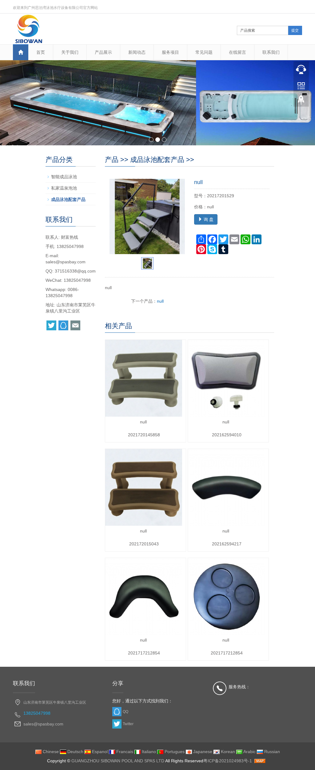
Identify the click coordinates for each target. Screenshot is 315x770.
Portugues (174, 751)
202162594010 (226, 434)
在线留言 (237, 52)
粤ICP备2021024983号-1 (227, 760)
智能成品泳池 (64, 176)
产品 (111, 159)
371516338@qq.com (75, 271)
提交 (295, 30)
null (160, 301)
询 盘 (207, 219)
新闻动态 (137, 52)
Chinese (50, 751)
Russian (271, 751)
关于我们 (69, 52)
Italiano (148, 751)
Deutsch (74, 751)
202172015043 (144, 543)
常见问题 (204, 52)
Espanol (99, 751)
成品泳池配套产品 (157, 159)
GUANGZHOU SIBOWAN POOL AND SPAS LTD (117, 760)
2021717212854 (144, 652)
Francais (124, 751)
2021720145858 (144, 434)
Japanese (202, 751)
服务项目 (170, 52)
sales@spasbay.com (66, 261)
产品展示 (103, 52)
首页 (40, 52)
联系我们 (271, 52)
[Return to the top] (301, 101)
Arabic (249, 751)
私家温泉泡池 (64, 188)
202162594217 (226, 543)
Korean (227, 751)
